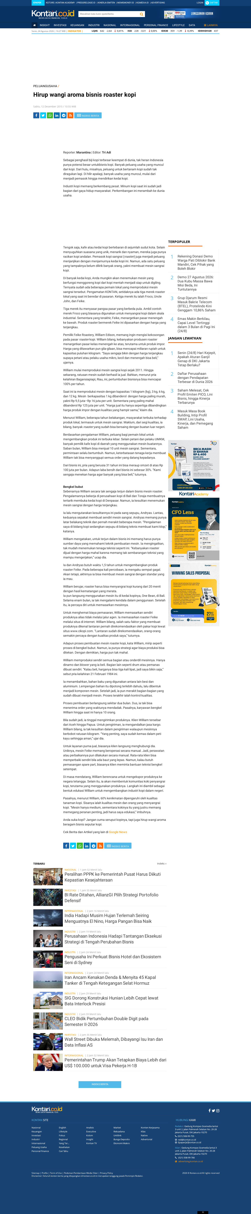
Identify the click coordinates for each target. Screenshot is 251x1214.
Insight (89, 1139)
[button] (141, 14)
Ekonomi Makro (122, 1143)
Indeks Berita (100, 1084)
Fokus (62, 1135)
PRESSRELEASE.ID (86, 2)
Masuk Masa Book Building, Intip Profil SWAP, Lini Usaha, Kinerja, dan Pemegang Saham (195, 419)
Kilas (143, 1131)
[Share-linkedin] (57, 115)
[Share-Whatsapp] (50, 115)
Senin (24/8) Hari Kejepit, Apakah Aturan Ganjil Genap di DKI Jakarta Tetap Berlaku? (197, 359)
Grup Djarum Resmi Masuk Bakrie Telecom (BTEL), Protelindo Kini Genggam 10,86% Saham (197, 304)
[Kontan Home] (34, 25)
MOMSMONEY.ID (125, 2)
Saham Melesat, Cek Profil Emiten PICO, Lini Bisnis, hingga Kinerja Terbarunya (195, 396)
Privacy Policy (106, 1173)
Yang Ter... (64, 1143)
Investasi (60, 25)
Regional (63, 1139)
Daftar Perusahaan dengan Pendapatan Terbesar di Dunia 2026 (195, 378)
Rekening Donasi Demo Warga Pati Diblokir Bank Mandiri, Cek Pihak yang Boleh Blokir (196, 262)
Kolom (89, 1135)
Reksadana (119, 1131)
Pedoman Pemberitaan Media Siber (81, 1173)
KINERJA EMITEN (106, 2)
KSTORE (50, 2)
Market (117, 1127)
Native (144, 1135)
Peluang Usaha (39, 1147)
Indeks (161, 863)
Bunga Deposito (122, 1139)
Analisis (90, 1127)
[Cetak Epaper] (188, 17)
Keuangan (77, 25)
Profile (45, 1173)
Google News (118, 832)
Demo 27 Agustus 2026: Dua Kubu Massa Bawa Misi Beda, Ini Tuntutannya (196, 283)
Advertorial (146, 1139)
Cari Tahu (63, 1151)
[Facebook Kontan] (209, 1110)
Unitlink (117, 1135)
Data (192, 25)
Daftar (214, 2)
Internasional (130, 25)
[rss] (70, 115)
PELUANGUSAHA (45, 86)
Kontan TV (91, 1143)
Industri (94, 25)
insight (45, 25)
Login (200, 2)
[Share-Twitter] (43, 115)
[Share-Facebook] (36, 115)
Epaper (37, 2)
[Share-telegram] (64, 115)
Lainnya (212, 25)
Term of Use (56, 1173)
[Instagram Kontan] (217, 1110)
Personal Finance (156, 25)
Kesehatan (64, 1147)
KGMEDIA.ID (142, 2)
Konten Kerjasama (150, 1127)
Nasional (110, 25)
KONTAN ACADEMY (65, 2)
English (62, 1127)
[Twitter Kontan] (213, 1110)
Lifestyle (178, 25)
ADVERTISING (158, 2)
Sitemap (35, 1173)
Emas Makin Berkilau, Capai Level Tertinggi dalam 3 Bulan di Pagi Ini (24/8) (196, 325)
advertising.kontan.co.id (190, 1161)
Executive (91, 1131)
